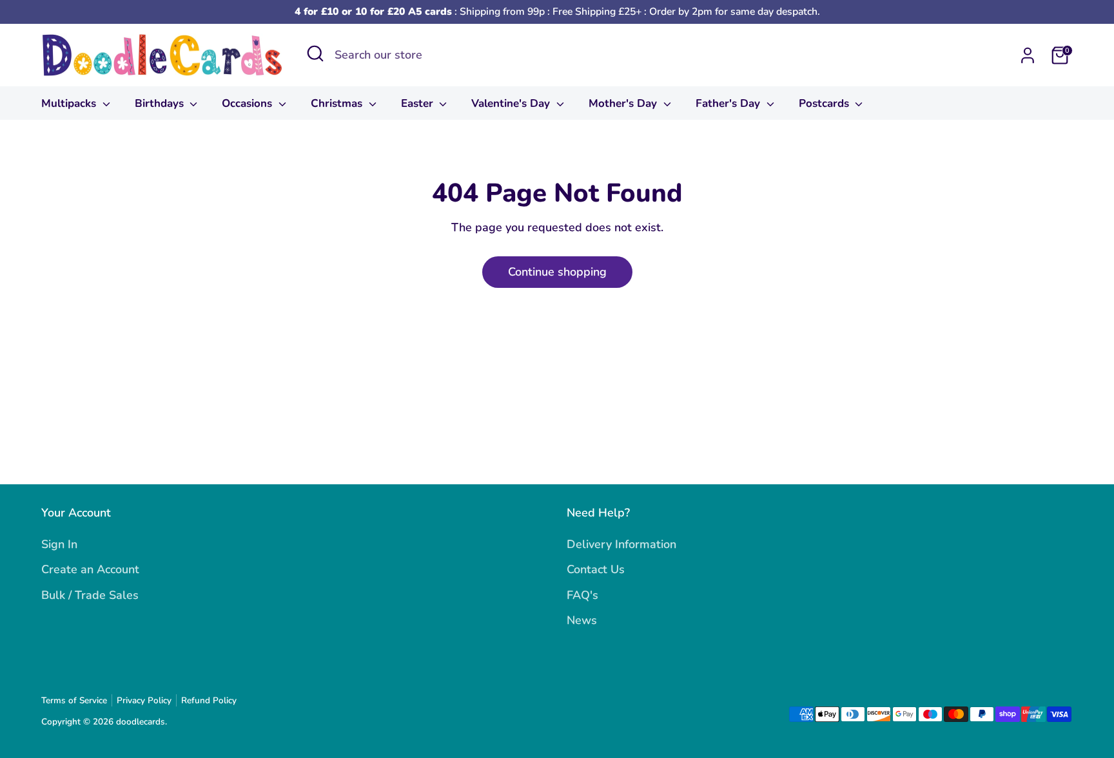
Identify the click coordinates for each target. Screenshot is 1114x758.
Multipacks (70, 103)
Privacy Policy (144, 700)
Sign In (59, 544)
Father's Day (729, 103)
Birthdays (161, 103)
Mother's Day (624, 103)
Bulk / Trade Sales (90, 595)
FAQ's (582, 595)
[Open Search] (315, 53)
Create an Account (90, 569)
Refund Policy (209, 700)
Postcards (825, 103)
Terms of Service (74, 700)
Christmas (338, 103)
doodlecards (140, 721)
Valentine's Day (512, 103)
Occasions (248, 103)
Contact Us (596, 569)
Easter (418, 103)
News (582, 620)
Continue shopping (557, 272)
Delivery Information (621, 544)
